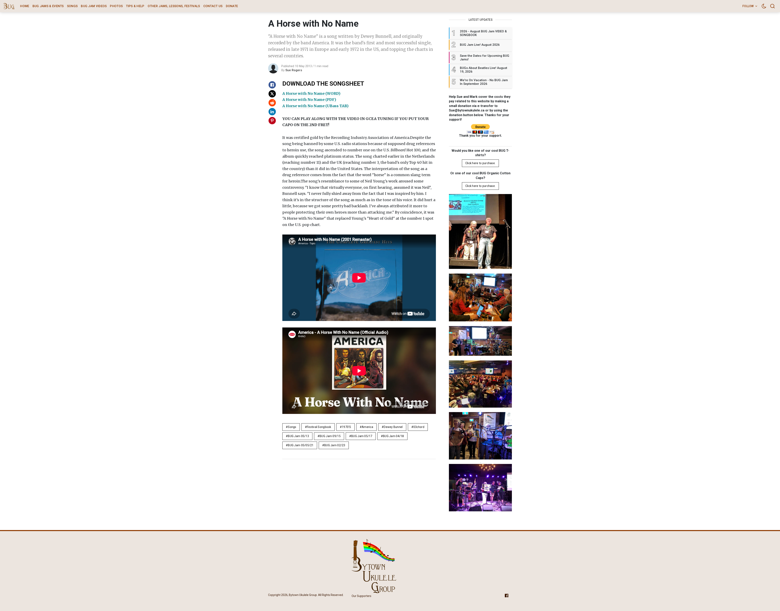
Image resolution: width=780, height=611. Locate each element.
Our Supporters (361, 596)
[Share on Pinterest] (272, 120)
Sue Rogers (293, 70)
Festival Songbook (319, 427)
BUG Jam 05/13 (298, 436)
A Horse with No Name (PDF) (309, 99)
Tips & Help (135, 6)
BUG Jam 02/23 (334, 445)
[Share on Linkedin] (272, 111)
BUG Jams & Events (48, 6)
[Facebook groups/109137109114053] (507, 595)
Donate (232, 6)
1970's (346, 427)
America (367, 427)
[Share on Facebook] (272, 84)
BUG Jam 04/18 (393, 436)
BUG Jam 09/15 (330, 436)
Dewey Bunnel (393, 427)
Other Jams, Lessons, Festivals (174, 6)
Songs (72, 6)
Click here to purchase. (480, 163)
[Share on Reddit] (272, 102)
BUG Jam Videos (94, 6)
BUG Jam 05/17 (361, 436)
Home (24, 6)
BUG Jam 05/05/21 (300, 445)
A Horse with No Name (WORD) (311, 93)
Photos (116, 6)
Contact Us (213, 6)
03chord (418, 427)
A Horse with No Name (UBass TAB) (315, 106)
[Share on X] (272, 93)
